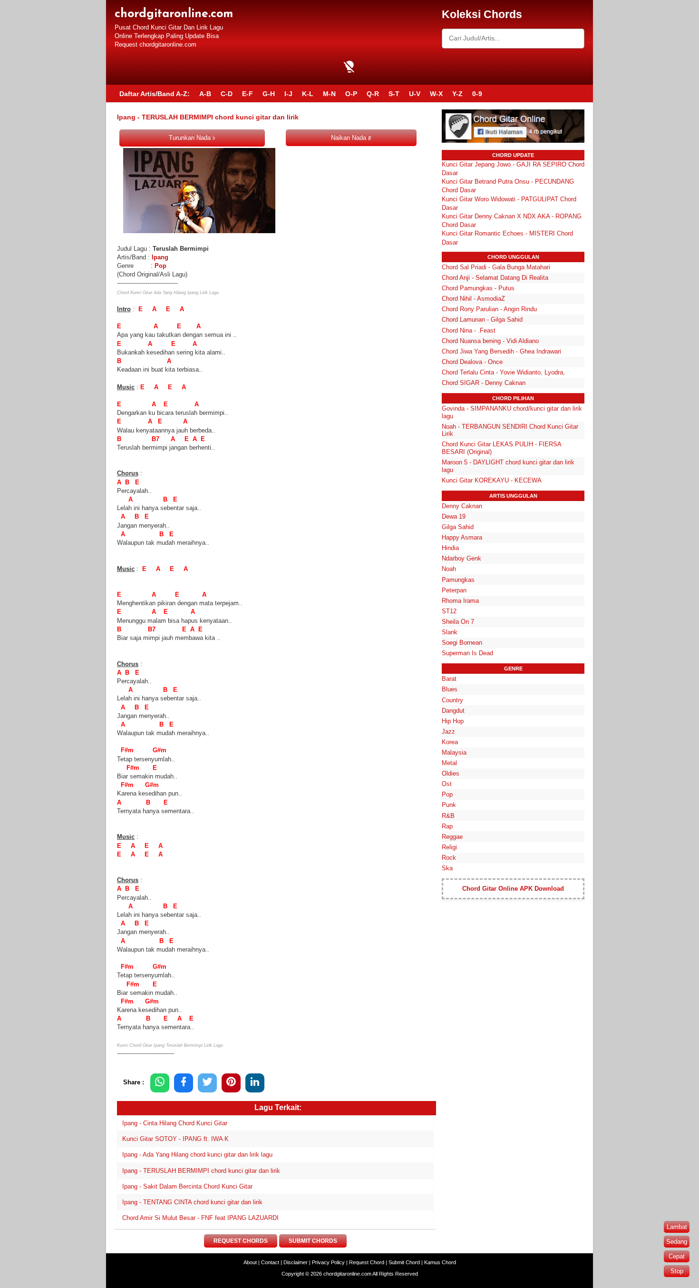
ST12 (449, 611)
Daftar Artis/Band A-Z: (154, 94)
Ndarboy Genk (461, 558)
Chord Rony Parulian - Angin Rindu (489, 309)
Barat (449, 678)
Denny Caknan (462, 506)
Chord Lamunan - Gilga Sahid (482, 319)
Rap (447, 826)
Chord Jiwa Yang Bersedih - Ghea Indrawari (501, 351)
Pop (160, 265)
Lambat (677, 1226)
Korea (450, 742)
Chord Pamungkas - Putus (478, 288)
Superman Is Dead (467, 653)
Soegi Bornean (462, 642)
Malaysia (454, 752)
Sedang (676, 1241)
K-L (307, 94)
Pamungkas (458, 579)
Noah (449, 568)
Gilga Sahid (458, 527)
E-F (247, 94)
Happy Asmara (462, 537)
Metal (449, 763)
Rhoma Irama (460, 600)
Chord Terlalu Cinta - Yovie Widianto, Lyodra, (503, 372)
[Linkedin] (254, 1082)
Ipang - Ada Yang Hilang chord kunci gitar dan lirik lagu (197, 1154)
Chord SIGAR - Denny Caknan (483, 382)
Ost (447, 783)
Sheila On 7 (458, 621)
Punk (449, 804)
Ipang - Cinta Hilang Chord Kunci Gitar (174, 1123)
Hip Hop (453, 721)
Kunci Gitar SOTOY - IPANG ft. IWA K (175, 1138)
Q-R (373, 94)
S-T (393, 94)
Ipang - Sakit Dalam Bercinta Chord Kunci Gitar (187, 1186)
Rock (449, 857)
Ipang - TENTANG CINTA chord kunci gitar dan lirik (192, 1202)
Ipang (160, 257)
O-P (351, 94)
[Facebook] (183, 1082)
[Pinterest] (231, 1082)
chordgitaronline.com (174, 14)
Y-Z (457, 94)
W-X (436, 94)
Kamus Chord (440, 1262)
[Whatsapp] (159, 1082)
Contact (270, 1262)
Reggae (452, 836)
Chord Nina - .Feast (468, 330)
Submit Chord (404, 1262)
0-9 (477, 94)
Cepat (677, 1256)
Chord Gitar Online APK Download (513, 888)
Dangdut (453, 710)
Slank (449, 632)
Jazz (448, 731)
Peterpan (454, 590)
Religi (449, 847)
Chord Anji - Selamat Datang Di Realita (495, 277)
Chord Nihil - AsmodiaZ (473, 298)
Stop (676, 1271)
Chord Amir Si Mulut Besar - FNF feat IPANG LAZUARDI (200, 1217)
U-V (414, 94)
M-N (329, 94)
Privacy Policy (328, 1262)
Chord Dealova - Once (472, 361)
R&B (448, 815)
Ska (447, 868)
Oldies (450, 773)
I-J (288, 94)
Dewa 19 (454, 516)
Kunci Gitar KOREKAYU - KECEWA (492, 480)
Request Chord (366, 1262)
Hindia (450, 547)
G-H (268, 94)
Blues (449, 689)
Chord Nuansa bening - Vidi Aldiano (490, 340)
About (250, 1262)
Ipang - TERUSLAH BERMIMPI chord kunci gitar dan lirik (201, 1170)
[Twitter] (207, 1082)
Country (452, 700)
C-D (227, 94)
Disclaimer (295, 1262)
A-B (205, 94)
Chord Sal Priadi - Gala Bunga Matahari (496, 267)
